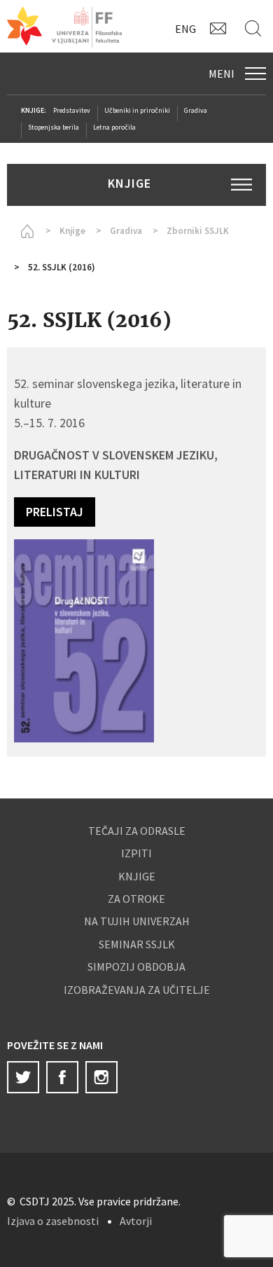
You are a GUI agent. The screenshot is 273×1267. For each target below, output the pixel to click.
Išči (255, 28)
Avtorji (136, 1221)
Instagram (101, 1077)
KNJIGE (136, 876)
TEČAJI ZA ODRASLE (137, 831)
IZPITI (136, 853)
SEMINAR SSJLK (137, 944)
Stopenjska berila (53, 127)
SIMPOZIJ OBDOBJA (137, 967)
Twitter (23, 1077)
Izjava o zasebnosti (53, 1221)
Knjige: (33, 110)
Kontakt (220, 28)
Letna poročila (114, 127)
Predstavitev (71, 110)
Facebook (62, 1077)
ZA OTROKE (136, 899)
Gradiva (195, 110)
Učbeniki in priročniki (137, 110)
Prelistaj (54, 512)
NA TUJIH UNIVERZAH (137, 921)
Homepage (24, 231)
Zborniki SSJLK (198, 231)
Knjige (72, 231)
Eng (185, 29)
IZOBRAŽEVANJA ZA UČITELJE (137, 990)
